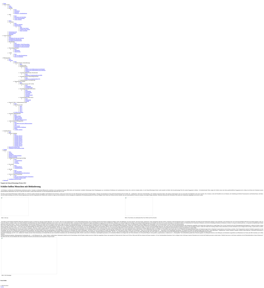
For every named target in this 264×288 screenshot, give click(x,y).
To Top (2, 286)
